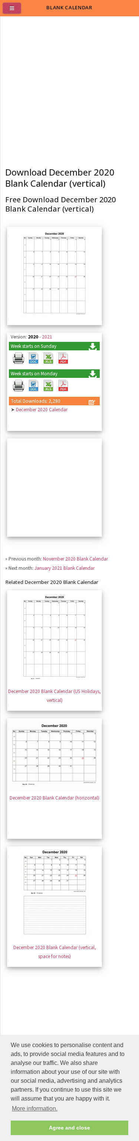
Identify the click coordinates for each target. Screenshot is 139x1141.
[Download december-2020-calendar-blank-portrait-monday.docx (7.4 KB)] (33, 386)
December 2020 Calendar (41, 409)
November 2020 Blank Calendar (75, 558)
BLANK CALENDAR (69, 7)
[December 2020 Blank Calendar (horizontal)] (54, 789)
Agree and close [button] (69, 1128)
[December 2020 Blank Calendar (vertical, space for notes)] (54, 938)
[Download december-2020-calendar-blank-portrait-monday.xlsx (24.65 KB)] (48, 386)
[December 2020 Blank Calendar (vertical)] (54, 319)
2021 (47, 336)
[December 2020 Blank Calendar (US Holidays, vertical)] (54, 682)
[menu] (15, 11)
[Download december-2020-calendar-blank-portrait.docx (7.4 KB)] (33, 358)
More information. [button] (34, 1108)
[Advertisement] (69, 89)
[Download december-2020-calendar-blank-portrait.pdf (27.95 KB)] (63, 358)
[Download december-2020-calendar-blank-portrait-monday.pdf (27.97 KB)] (63, 386)
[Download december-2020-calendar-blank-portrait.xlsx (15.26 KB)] (48, 358)
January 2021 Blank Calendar (64, 568)
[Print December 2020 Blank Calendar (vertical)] (18, 358)
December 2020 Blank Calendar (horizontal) (54, 797)
